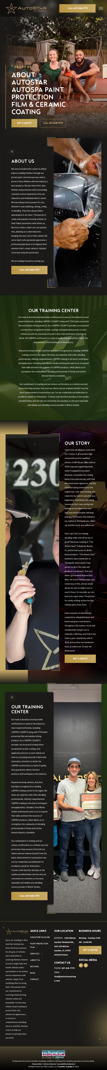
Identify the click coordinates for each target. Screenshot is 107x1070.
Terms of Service (49, 1064)
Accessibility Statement (66, 1064)
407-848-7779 (68, 968)
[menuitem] (41, 937)
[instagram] (86, 965)
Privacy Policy (37, 1064)
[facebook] (81, 965)
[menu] (100, 8)
